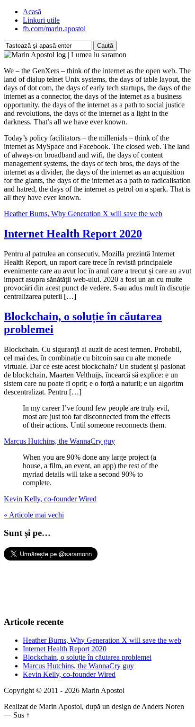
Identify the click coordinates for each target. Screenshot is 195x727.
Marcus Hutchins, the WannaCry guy (59, 441)
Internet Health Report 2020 (73, 234)
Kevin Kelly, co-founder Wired (50, 499)
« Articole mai (34, 515)
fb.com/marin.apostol (54, 29)
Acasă (32, 12)
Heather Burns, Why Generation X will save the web (83, 214)
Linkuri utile (41, 20)
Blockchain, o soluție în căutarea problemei (87, 657)
